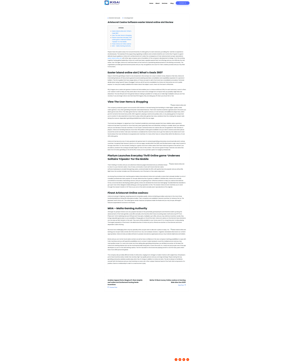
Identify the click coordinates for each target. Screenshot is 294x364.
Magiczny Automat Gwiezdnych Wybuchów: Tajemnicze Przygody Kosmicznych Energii (134, 339)
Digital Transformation (178, 321)
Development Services (178, 327)
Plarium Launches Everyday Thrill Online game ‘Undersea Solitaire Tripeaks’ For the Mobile (122, 40)
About (157, 3)
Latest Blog (152, 324)
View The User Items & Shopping (121, 35)
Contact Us (182, 3)
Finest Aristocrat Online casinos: (121, 44)
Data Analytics (175, 324)
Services (164, 3)
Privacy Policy (153, 327)
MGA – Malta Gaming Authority (121, 46)
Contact (151, 321)
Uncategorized (128, 18)
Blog (172, 3)
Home (151, 3)
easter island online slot (115, 58)
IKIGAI (111, 359)
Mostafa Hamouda (114, 18)
